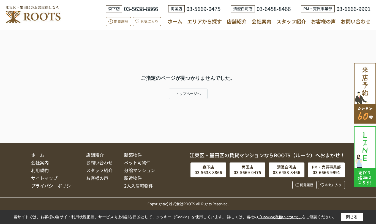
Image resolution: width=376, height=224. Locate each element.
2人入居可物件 (138, 185)
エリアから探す (204, 21)
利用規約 (40, 170)
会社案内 (261, 21)
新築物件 (133, 154)
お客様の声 (323, 21)
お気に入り (149, 21)
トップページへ (188, 94)
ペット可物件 (137, 162)
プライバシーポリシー (53, 185)
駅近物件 (133, 178)
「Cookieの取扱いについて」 (280, 217)
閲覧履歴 (121, 21)
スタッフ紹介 (291, 21)
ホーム (175, 21)
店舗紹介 (237, 21)
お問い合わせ (355, 21)
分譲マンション (139, 170)
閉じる (352, 217)
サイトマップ (44, 178)
